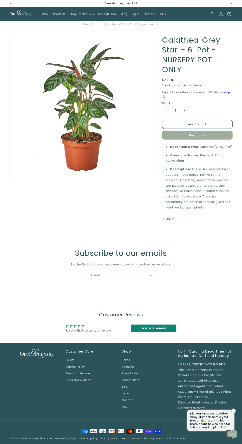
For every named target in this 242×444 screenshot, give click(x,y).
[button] (81, 14)
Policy (70, 360)
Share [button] (170, 219)
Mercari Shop (131, 380)
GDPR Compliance (78, 380)
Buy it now (197, 135)
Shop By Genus (132, 373)
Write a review (153, 328)
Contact (128, 400)
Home (126, 360)
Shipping (168, 85)
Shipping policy (153, 438)
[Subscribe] (151, 275)
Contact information (177, 438)
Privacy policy (109, 438)
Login (125, 393)
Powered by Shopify (66, 438)
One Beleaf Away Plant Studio (36, 438)
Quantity (167, 103)
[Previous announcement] (11, 3)
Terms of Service (78, 373)
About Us (128, 367)
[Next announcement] (231, 3)
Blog (125, 387)
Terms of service (130, 438)
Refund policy (89, 438)
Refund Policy (75, 367)
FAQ (124, 407)
